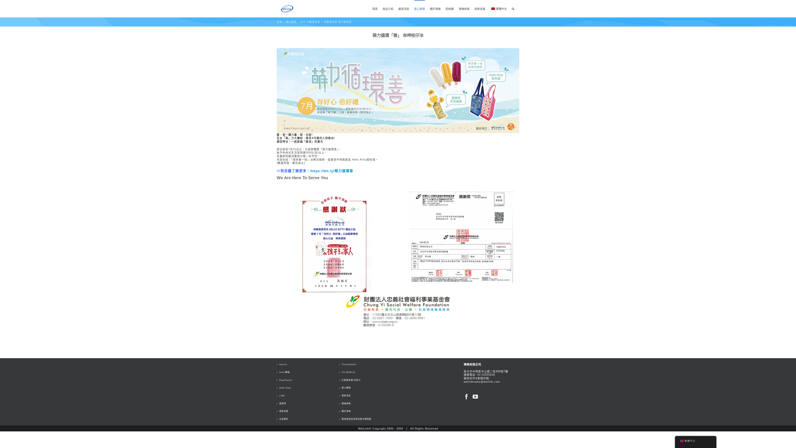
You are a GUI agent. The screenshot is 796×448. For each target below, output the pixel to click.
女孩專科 (283, 419)
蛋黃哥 (282, 403)
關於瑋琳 (346, 411)
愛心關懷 (346, 388)
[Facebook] (466, 396)
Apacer (283, 364)
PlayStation (285, 380)
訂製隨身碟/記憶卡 (351, 380)
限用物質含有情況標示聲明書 (356, 419)
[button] (513, 8)
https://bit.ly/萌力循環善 (331, 171)
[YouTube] (475, 396)
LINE (282, 395)
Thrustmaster (349, 364)
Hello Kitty (285, 388)
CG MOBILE (348, 372)
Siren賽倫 (284, 372)
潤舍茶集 (283, 411)
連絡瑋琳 (346, 403)
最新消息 (346, 395)
